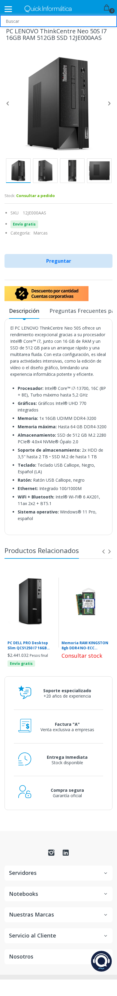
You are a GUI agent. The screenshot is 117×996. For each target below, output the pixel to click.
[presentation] (103, 551)
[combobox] (58, 20)
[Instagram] (51, 854)
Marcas (40, 233)
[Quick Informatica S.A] (48, 9)
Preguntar (58, 261)
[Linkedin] (65, 854)
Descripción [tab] (24, 310)
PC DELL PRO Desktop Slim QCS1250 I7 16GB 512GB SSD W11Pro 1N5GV (31, 646)
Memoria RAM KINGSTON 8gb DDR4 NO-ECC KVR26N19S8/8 (85, 646)
